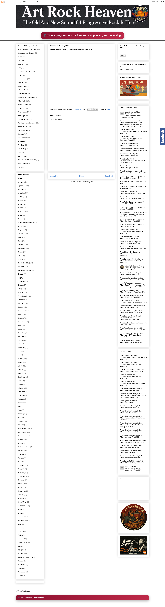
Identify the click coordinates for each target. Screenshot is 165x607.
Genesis (20, 82)
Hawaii (20, 329)
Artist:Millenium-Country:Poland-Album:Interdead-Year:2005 (131, 406)
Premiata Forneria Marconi (27, 123)
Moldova (21, 417)
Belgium (20, 211)
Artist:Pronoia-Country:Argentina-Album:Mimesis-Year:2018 (132, 274)
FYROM (20, 292)
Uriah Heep (22, 156)
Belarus (20, 208)
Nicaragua (21, 439)
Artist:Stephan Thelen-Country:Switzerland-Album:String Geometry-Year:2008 (132, 138)
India (19, 344)
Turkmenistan (22, 542)
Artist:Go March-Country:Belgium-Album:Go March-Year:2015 (132, 220)
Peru (19, 461)
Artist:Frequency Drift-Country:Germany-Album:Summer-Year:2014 (132, 383)
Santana (21, 134)
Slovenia (21, 498)
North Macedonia (24, 447)
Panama (21, 458)
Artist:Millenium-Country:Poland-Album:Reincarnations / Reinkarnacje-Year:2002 (133, 418)
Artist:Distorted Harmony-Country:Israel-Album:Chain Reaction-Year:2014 (133, 357)
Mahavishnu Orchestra (26, 97)
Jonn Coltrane (125, 69)
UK (19, 546)
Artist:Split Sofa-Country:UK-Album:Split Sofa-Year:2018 (130, 144)
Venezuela (21, 572)
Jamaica (21, 370)
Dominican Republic (25, 270)
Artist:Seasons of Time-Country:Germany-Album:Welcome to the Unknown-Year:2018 (130, 114)
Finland (20, 300)
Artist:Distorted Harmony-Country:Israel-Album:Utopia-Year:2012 (130, 364)
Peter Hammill (23, 112)
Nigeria (20, 443)
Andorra (20, 182)
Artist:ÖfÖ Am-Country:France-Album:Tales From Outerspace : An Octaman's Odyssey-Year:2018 (132, 285)
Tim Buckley (22, 149)
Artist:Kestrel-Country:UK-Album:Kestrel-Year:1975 (129, 154)
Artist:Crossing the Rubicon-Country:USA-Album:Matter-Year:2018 (133, 301)
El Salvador (22, 281)
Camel (20, 57)
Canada (20, 233)
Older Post (108, 176)
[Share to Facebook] (95, 109)
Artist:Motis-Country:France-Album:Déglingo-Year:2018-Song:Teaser (135, 267)
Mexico (20, 414)
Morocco (21, 425)
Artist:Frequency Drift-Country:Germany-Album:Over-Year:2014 (131, 376)
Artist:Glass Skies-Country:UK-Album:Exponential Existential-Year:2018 (131, 254)
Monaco (20, 421)
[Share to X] (92, 109)
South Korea (22, 506)
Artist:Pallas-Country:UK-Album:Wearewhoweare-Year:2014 (132, 192)
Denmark (21, 266)
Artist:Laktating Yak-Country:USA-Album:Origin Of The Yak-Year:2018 (132, 279)
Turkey (20, 539)
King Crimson (22, 93)
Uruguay (21, 561)
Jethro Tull (21, 90)
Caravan (21, 60)
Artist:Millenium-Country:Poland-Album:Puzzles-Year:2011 (131, 431)
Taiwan (20, 528)
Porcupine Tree (23, 119)
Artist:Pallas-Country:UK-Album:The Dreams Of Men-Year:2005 (132, 177)
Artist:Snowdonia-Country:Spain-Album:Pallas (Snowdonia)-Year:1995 (133, 172)
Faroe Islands (22, 296)
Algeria (20, 178)
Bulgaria (20, 230)
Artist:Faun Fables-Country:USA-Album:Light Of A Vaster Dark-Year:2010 (131, 335)
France (20, 303)
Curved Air (21, 64)
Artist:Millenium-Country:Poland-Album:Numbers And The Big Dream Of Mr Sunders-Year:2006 (133, 395)
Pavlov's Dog (22, 108)
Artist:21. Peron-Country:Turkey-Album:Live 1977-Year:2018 (131, 242)
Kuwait (20, 381)
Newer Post (54, 176)
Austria (20, 197)
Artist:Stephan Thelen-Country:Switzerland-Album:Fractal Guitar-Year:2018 (132, 160)
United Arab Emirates (25, 557)
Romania (21, 480)
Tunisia (20, 535)
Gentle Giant (22, 86)
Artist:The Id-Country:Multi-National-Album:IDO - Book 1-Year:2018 (133, 311)
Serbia (20, 487)
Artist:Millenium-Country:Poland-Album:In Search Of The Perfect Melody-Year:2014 (131, 425)
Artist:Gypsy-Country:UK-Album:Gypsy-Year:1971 (129, 401)
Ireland (20, 358)
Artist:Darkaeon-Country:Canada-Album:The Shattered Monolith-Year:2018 (132, 260)
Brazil (20, 226)
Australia (21, 193)
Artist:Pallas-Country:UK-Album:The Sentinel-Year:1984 (132, 203)
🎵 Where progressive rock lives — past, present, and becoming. (82, 35)
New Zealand (22, 436)
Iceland (20, 340)
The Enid (21, 145)
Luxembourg (22, 395)
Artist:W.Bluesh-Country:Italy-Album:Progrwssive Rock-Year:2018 (132, 291)
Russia (20, 484)
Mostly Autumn (23, 104)
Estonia (20, 285)
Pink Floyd (21, 116)
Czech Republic (23, 263)
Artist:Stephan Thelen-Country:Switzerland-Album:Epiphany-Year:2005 (133, 131)
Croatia (20, 252)
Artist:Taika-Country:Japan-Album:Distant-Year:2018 (129, 237)
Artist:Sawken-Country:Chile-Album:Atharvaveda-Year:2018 (131, 341)
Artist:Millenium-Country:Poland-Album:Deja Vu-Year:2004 (131, 412)
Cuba (19, 256)
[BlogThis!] (90, 109)
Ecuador (21, 274)
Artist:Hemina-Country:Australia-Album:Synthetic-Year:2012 (131, 451)
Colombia (21, 244)
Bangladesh (22, 204)
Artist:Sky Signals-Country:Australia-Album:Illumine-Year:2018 (133, 306)
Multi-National (22, 428)
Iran (19, 351)
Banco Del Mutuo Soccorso (27, 49)
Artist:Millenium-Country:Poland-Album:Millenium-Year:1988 (131, 389)
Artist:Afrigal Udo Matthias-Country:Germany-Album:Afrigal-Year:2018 (131, 231)
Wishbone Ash (23, 163)
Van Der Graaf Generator (27, 160)
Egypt (20, 278)
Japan (20, 373)
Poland (20, 469)
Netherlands (22, 432)
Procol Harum (22, 127)
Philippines (21, 465)
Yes (19, 167)
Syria (19, 524)
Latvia (20, 384)
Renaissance (22, 130)
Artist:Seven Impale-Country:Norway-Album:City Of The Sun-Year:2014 (133, 441)
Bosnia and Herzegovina (26, 222)
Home (81, 176)
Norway (20, 450)
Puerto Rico (22, 476)
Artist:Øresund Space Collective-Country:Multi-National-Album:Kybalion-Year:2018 (131, 317)
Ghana (20, 314)
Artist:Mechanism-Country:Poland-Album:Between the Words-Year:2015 (133, 149)
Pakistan (21, 454)
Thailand (21, 531)
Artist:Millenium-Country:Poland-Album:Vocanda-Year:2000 (131, 436)
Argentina (21, 186)
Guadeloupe (22, 322)
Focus (20, 75)
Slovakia (21, 495)
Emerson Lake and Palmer (27, 71)
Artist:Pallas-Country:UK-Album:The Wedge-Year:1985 (132, 208)
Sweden (20, 517)
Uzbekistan (21, 565)
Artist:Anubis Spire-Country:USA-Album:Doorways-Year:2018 (131, 296)
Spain (20, 509)
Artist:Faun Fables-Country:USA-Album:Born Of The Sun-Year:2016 (132, 329)
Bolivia (20, 215)
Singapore (21, 491)
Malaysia (21, 399)
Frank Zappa (22, 79)
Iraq (19, 355)
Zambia (20, 575)
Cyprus (20, 259)
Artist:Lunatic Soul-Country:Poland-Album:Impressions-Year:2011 (132, 457)
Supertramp (22, 141)
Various (20, 568)
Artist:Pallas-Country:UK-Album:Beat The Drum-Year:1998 (133, 187)
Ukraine (20, 553)
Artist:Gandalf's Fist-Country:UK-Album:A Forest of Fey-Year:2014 (132, 462)
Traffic (20, 152)
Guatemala (21, 325)
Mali (19, 406)
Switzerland (22, 520)
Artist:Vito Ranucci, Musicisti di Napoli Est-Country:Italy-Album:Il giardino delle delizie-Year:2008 (133, 214)
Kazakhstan (22, 377)
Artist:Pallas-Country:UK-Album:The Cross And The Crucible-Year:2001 (132, 198)
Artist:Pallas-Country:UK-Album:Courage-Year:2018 (129, 167)
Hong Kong (22, 333)
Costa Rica (21, 248)
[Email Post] (84, 109)
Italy (108, 109)
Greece (20, 318)
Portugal (21, 473)
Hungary (21, 336)
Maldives (21, 403)
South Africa (22, 502)
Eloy (19, 68)
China (20, 241)
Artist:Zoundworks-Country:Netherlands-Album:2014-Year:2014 (133, 468)
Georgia (20, 307)
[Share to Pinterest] (97, 109)
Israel (20, 362)
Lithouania (21, 392)
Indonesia (21, 347)
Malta (20, 410)
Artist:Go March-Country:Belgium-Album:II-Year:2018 (132, 225)
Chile (19, 237)
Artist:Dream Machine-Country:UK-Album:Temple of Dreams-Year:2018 (133, 248)
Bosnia (20, 219)
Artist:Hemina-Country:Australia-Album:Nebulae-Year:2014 (131, 446)
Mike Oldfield (22, 101)
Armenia (21, 189)
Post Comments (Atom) (86, 182)
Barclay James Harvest (26, 53)
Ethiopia (20, 289)
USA (19, 550)
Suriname (21, 513)
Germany (21, 311)
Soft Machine (22, 138)
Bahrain (20, 200)
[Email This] (88, 109)
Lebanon (21, 388)
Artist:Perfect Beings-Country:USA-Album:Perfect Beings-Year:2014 (132, 370)
